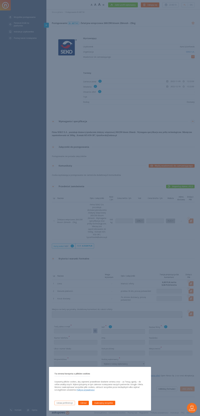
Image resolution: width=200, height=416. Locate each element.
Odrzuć (83, 403)
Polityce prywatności (85, 390)
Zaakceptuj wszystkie (103, 403)
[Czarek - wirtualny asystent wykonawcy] (192, 408)
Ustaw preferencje (65, 403)
